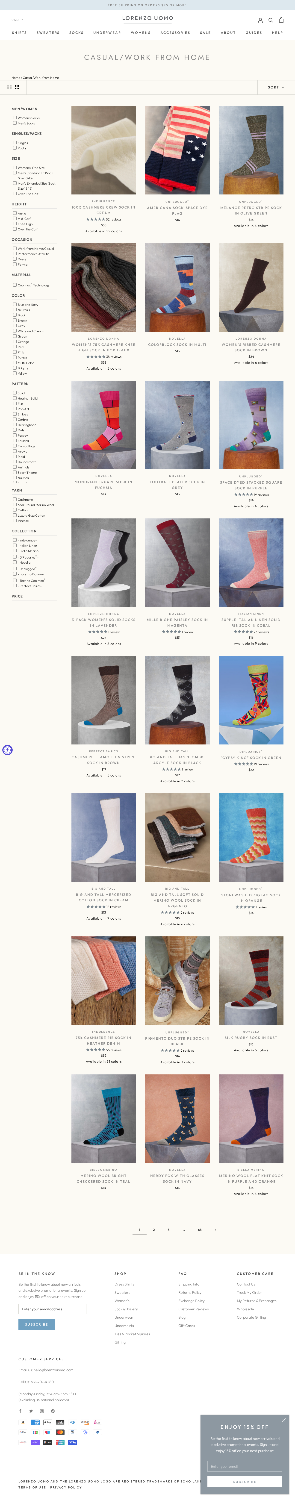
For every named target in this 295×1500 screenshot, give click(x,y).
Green (22, 336)
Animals (23, 467)
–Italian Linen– (28, 546)
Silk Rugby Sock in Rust (251, 1037)
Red (20, 347)
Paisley (22, 435)
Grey (21, 326)
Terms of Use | (33, 1487)
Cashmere (25, 499)
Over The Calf (27, 194)
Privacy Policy (66, 1487)
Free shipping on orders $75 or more (147, 5)
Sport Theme (27, 473)
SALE (205, 32)
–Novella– (24, 562)
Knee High (25, 224)
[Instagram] (42, 1410)
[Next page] (215, 1229)
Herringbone (26, 425)
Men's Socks (26, 123)
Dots (20, 430)
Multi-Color (25, 363)
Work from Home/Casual (35, 249)
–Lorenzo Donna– (30, 574)
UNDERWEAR (107, 32)
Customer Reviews (193, 1309)
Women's (122, 1300)
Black (21, 315)
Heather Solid (27, 398)
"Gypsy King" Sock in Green (251, 758)
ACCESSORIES (175, 32)
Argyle (22, 451)
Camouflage (26, 446)
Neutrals (23, 310)
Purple (22, 358)
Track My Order (249, 1292)
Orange (23, 342)
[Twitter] (31, 1410)
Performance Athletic (33, 254)
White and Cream (30, 331)
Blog (182, 1317)
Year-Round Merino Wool (35, 505)
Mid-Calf (24, 219)
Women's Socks (28, 118)
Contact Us (246, 1284)
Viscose (23, 521)
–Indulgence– (27, 540)
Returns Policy (189, 1292)
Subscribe (244, 1482)
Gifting (120, 1342)
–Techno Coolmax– (32, 580)
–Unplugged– (27, 568)
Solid (21, 393)
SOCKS (76, 32)
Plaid (21, 457)
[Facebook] (20, 1410)
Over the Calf (27, 229)
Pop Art (23, 409)
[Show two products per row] (9, 87)
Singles (22, 143)
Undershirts (124, 1325)
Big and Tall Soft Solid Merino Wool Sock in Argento (177, 900)
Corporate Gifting (251, 1317)
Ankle (21, 213)
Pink (20, 352)
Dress (21, 259)
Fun (20, 404)
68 (200, 1230)
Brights (22, 368)
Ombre (22, 420)
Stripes (22, 414)
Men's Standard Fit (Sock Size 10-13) (35, 175)
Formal (22, 264)
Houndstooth (26, 462)
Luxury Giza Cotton (31, 515)
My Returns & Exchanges (257, 1300)
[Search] (270, 20)
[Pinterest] (53, 1410)
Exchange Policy (191, 1300)
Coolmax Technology (33, 284)
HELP (277, 32)
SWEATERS (48, 32)
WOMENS (141, 32)
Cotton (22, 510)
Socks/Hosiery (126, 1309)
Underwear (124, 1317)
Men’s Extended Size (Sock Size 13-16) (36, 186)
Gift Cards (186, 1325)
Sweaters (122, 1292)
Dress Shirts (124, 1284)
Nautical (23, 478)
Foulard (23, 441)
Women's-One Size (31, 168)
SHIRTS (19, 32)
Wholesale (245, 1309)
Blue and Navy (27, 305)
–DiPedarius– (28, 556)
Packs (21, 148)
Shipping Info (188, 1284)
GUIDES (254, 32)
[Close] (284, 1420)
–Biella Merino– (28, 551)
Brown (22, 320)
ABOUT (228, 32)
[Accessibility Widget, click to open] (7, 750)
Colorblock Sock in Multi (177, 344)
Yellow (22, 373)
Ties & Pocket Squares (132, 1334)
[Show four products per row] (17, 87)
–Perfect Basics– (29, 586)
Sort (274, 87)
